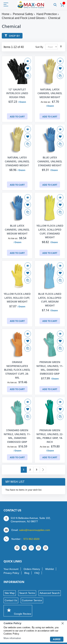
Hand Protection (46, 14)
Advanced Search (50, 593)
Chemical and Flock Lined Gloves (23, 18)
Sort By (39, 47)
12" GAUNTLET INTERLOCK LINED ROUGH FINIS (17, 93)
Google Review (22, 613)
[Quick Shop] (27, 61)
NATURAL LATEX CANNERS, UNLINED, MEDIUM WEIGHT (50, 93)
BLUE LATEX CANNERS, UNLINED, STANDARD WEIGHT (50, 161)
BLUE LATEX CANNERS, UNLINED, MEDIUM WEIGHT (17, 229)
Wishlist (49, 569)
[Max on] (31, 5)
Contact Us (11, 600)
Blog (26, 573)
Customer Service (32, 600)
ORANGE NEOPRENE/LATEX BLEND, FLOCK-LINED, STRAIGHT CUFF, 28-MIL (17, 369)
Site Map (10, 593)
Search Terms (27, 593)
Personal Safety (23, 14)
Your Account (11, 569)
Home (5, 14)
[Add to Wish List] (27, 68)
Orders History (32, 569)
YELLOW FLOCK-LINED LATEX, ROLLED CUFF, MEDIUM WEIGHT (17, 297)
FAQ (36, 573)
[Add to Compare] (27, 75)
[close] (62, 623)
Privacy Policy (11, 573)
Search (55, 5)
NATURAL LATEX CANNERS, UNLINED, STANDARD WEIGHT (17, 161)
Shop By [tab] (14, 35)
